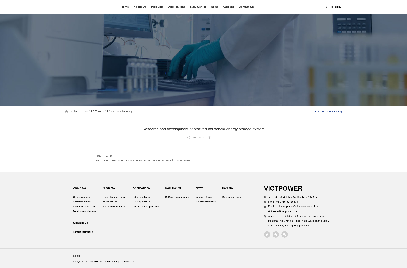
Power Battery (109, 201)
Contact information (83, 231)
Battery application (142, 197)
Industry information (206, 201)
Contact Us (246, 6)
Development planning (84, 211)
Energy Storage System (114, 197)
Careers (228, 6)
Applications (176, 6)
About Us (140, 6)
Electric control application (146, 206)
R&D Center (198, 6)
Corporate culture (82, 201)
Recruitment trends (231, 197)
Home (125, 6)
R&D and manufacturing (118, 111)
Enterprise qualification (84, 206)
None (108, 155)
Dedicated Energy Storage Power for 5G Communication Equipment (147, 160)
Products (157, 6)
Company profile (81, 197)
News (214, 6)
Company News (204, 197)
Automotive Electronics (113, 206)
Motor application (141, 201)
